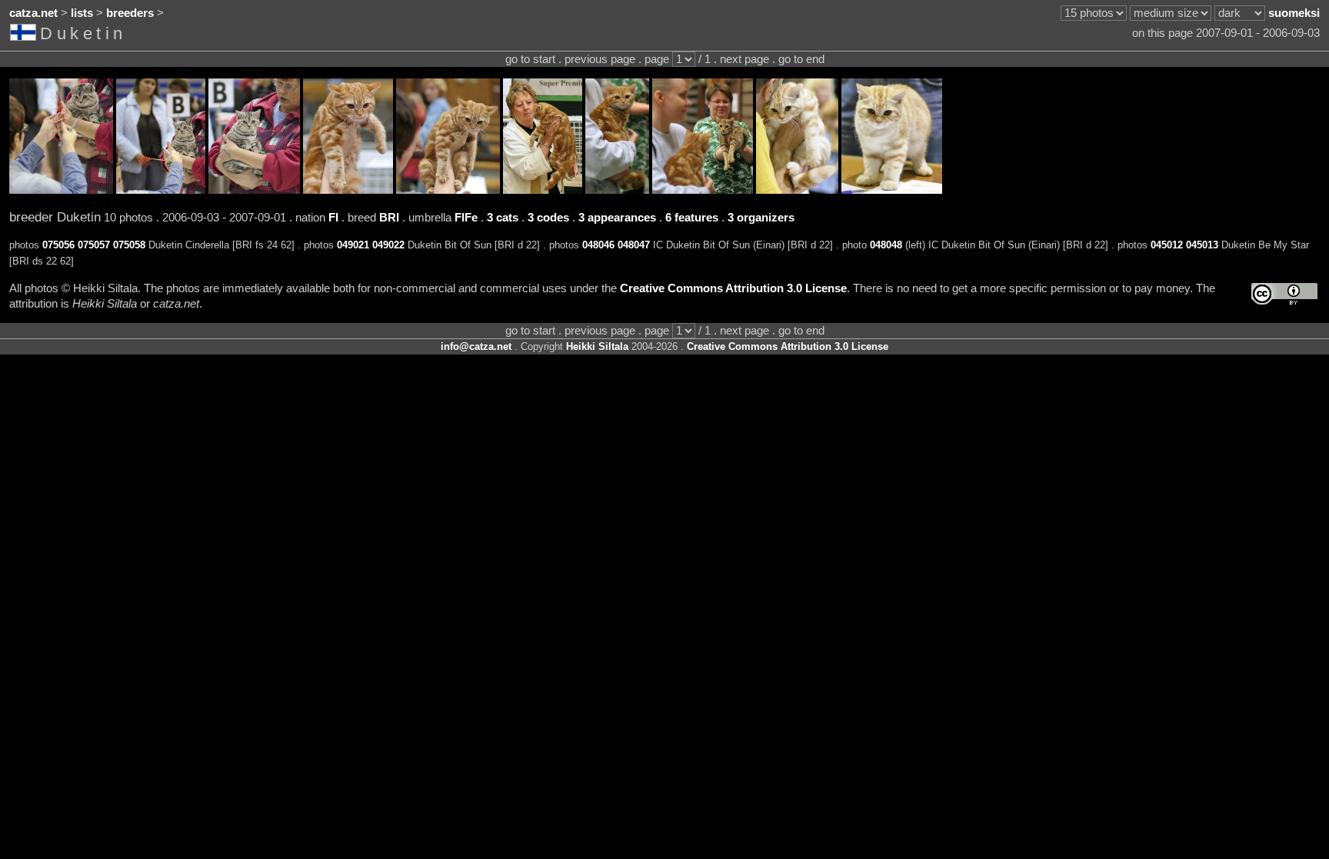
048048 (886, 245)
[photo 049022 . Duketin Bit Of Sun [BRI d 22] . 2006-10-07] (448, 190)
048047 (634, 245)
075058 (129, 245)
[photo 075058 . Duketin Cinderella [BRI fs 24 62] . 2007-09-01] (254, 190)
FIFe (466, 217)
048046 (598, 245)
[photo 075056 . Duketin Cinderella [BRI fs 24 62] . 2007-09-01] (61, 190)
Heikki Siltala (597, 346)
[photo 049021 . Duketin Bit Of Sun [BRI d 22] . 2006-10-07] (348, 190)
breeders (130, 13)
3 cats (502, 217)
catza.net (33, 13)
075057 (94, 245)
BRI (389, 217)
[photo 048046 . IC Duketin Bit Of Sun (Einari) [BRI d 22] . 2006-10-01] (542, 190)
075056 (58, 245)
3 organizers (761, 217)
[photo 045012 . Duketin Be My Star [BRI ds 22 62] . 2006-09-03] (797, 190)
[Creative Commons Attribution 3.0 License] (1284, 294)
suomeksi (1294, 13)
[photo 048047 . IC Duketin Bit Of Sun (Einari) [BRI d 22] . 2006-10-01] (617, 190)
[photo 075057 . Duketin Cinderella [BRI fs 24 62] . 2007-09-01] (160, 190)
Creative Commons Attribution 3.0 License (733, 288)
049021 (353, 245)
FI (333, 217)
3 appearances (617, 217)
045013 (1202, 245)
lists (82, 13)
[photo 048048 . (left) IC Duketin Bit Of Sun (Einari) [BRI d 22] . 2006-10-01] (702, 190)
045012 (1167, 245)
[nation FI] (25, 35)
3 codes (548, 217)
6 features (691, 217)
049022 (388, 245)
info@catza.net (476, 346)
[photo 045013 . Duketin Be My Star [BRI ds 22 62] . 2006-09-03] (891, 190)
